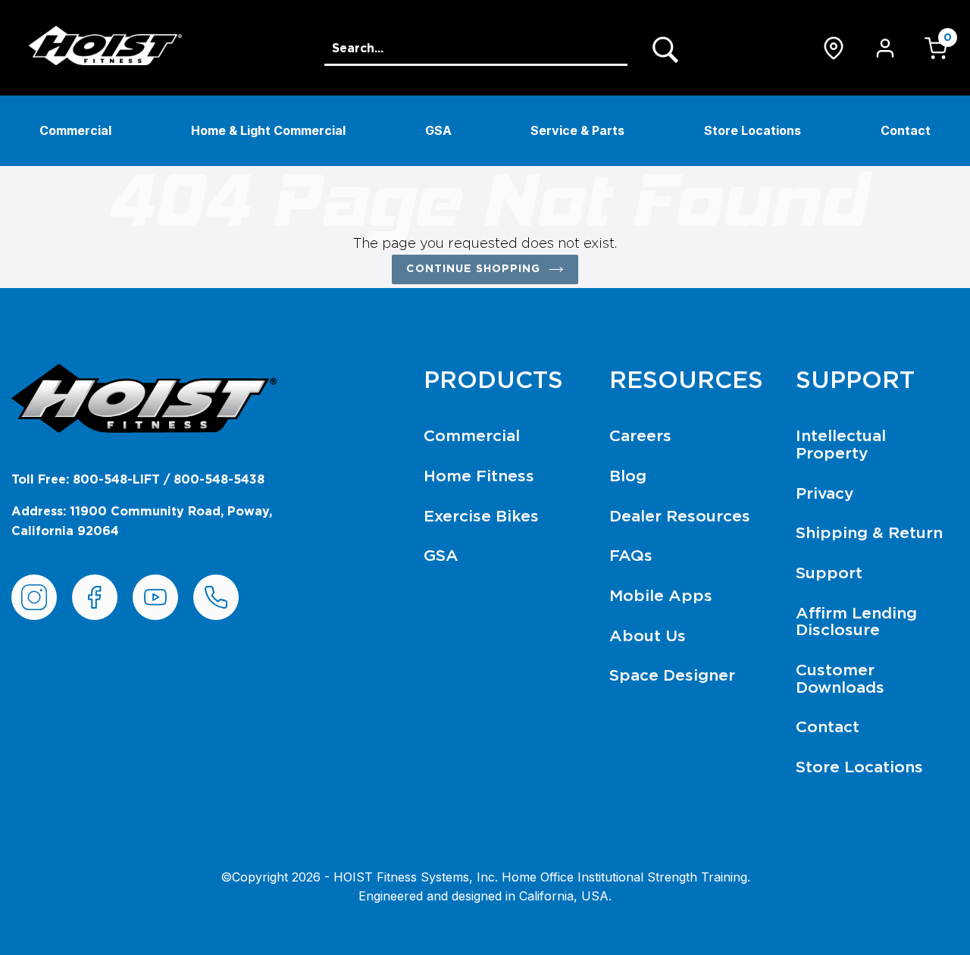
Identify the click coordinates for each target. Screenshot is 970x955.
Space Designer (672, 676)
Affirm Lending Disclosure (856, 622)
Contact (906, 130)
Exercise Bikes (481, 516)
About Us (647, 636)
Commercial (75, 130)
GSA (438, 130)
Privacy (825, 494)
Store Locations (752, 130)
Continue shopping (473, 269)
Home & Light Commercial (268, 130)
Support (829, 573)
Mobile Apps (660, 596)
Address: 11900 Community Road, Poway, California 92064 (141, 521)
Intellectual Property (841, 445)
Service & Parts (577, 130)
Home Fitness (479, 476)
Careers (640, 436)
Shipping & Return (869, 533)
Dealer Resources (679, 516)
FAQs (630, 556)
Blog (627, 476)
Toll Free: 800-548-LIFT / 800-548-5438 (137, 480)
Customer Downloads (840, 679)
